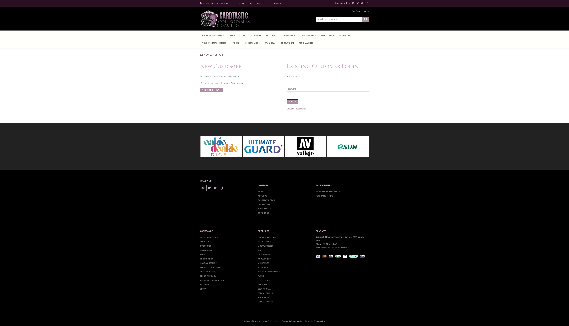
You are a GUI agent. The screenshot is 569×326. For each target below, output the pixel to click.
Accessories (308, 36)
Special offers (265, 302)
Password (293, 89)
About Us (262, 196)
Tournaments (306, 43)
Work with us (264, 209)
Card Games (289, 36)
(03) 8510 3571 (330, 244)
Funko (235, 43)
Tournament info (324, 196)
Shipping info (207, 259)
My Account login (209, 237)
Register (204, 242)
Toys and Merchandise (214, 43)
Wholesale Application (212, 280)
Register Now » (211, 90)
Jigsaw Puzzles (257, 36)
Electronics (252, 43)
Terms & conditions (210, 267)
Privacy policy (207, 272)
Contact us (206, 250)
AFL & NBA (270, 43)
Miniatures (327, 36)
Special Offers (265, 293)
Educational (287, 43)
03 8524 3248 (222, 3)
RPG (274, 36)
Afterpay (204, 285)
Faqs (202, 255)
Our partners (264, 205)
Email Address (295, 76)
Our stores (205, 246)
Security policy (208, 276)
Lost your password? (296, 109)
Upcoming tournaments (328, 192)
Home (260, 192)
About (277, 3)
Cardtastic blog (266, 200)
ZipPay (203, 289)
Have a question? (208, 263)
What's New (263, 298)
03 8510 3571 (259, 3)
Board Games (236, 36)
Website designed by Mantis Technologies (307, 321)
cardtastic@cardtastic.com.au (336, 247)
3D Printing (345, 36)
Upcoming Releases (212, 36)
